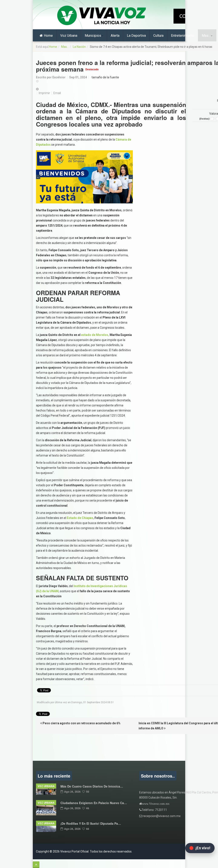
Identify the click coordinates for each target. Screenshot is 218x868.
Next (131, 177)
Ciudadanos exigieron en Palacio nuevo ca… (93, 803)
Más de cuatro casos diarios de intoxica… (91, 786)
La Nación (79, 46)
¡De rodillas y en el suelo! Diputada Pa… (90, 823)
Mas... (206, 36)
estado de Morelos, (95, 335)
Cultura (158, 36)
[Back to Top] (36, 864)
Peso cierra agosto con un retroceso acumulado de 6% (81, 723)
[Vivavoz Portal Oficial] (102, 15)
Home (48, 36)
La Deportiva (136, 36)
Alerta (115, 36)
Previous (38, 177)
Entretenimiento (182, 36)
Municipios (93, 36)
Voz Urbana (68, 36)
